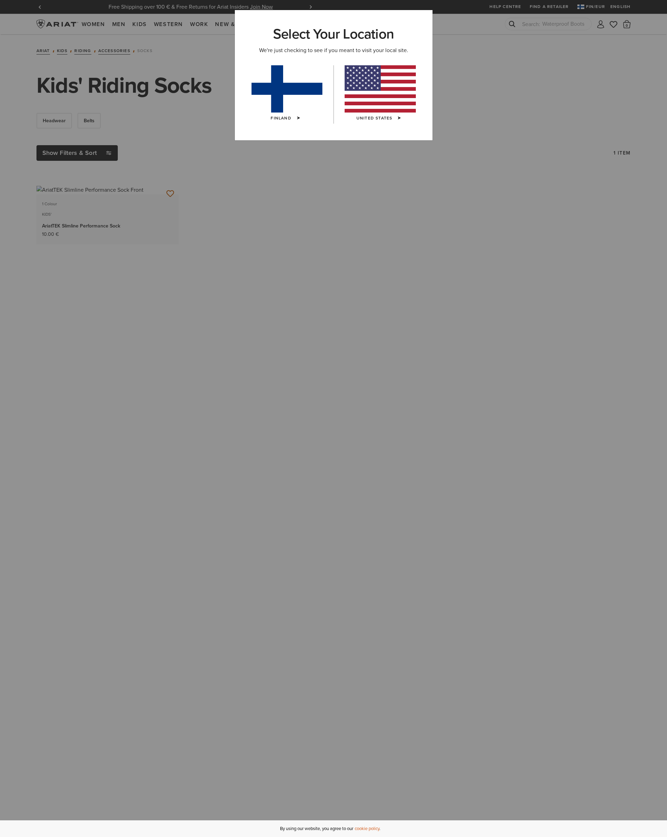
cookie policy (367, 828)
